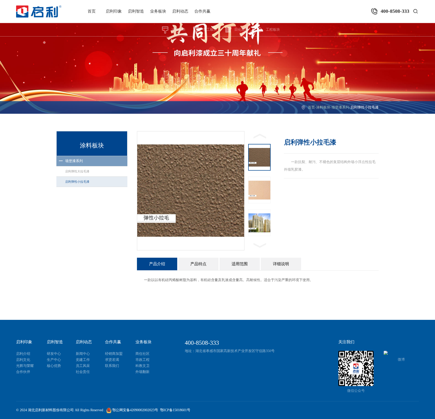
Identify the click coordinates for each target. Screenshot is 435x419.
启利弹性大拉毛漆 (77, 171)
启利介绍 (23, 354)
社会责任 (83, 372)
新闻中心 (83, 354)
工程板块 (273, 29)
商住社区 (142, 354)
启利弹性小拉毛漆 (77, 181)
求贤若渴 (112, 360)
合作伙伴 (23, 372)
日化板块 (241, 29)
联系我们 (112, 366)
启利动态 (180, 11)
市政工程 (142, 360)
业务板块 (158, 11)
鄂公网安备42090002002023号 (134, 410)
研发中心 (54, 354)
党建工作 (83, 360)
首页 (92, 11)
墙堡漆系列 (340, 107)
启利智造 (136, 11)
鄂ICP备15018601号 (175, 410)
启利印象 (114, 11)
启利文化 (23, 360)
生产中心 (54, 360)
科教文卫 (142, 366)
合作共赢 (202, 11)
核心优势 (54, 366)
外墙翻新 (142, 372)
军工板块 (210, 29)
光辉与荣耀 (25, 366)
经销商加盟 (114, 354)
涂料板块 (178, 29)
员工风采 (83, 366)
